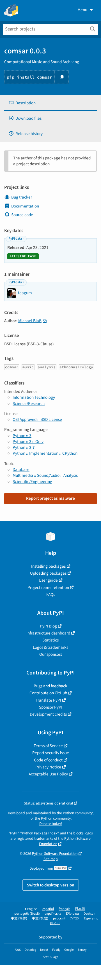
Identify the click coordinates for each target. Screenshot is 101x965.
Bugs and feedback (50, 686)
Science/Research (29, 403)
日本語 (80, 909)
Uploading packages (48, 573)
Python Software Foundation (54, 853)
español (48, 909)
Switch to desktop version (50, 885)
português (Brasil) (27, 913)
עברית (74, 918)
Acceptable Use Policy (48, 774)
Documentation (25, 206)
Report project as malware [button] (50, 498)
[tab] (50, 103)
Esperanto (91, 918)
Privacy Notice (48, 767)
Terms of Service (48, 746)
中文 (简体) (19, 918)
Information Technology (34, 397)
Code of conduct (48, 760)
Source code (22, 215)
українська (53, 913)
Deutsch (89, 913)
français (64, 909)
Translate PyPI (48, 700)
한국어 (55, 923)
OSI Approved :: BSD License (37, 419)
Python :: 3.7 (24, 447)
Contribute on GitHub (48, 693)
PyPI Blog (48, 626)
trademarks (43, 838)
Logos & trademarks (50, 647)
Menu (82, 10)
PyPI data (15, 238)
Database (21, 469)
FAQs (50, 594)
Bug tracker (21, 197)
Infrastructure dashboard (48, 633)
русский (59, 918)
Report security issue (50, 753)
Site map (50, 859)
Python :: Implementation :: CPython (45, 453)
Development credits (48, 714)
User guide (48, 580)
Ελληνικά (72, 913)
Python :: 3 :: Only (28, 441)
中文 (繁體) (40, 918)
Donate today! (50, 823)
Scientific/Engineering (32, 481)
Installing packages (48, 566)
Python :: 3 (22, 436)
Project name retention (48, 587)
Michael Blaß (30, 321)
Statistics (50, 640)
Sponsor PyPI (50, 707)
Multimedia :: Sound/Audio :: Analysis (45, 475)
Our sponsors (50, 654)
